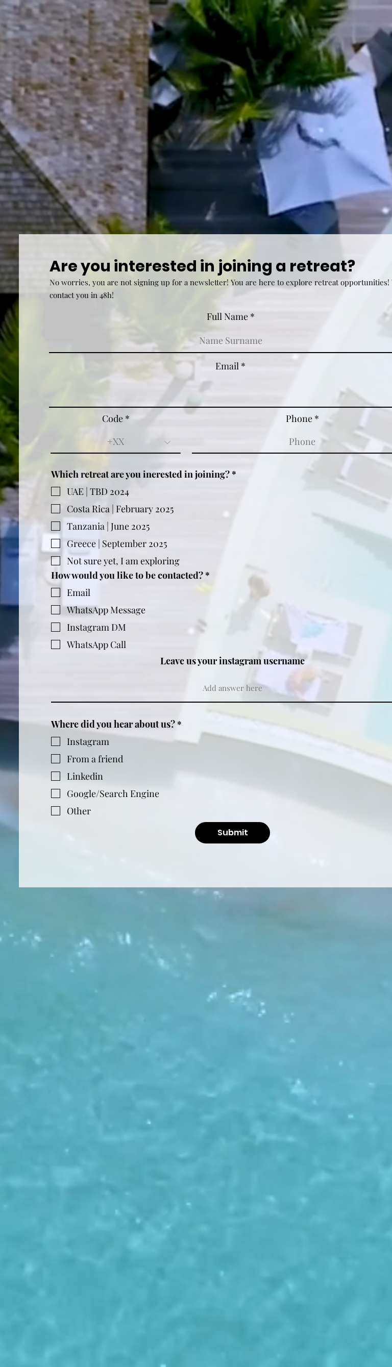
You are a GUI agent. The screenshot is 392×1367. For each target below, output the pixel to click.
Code (112, 418)
